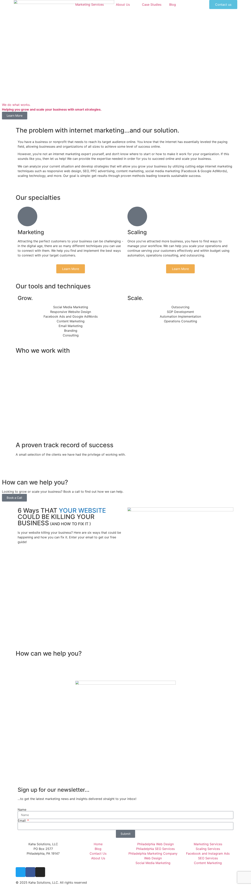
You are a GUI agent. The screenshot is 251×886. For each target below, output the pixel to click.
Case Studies (151, 4)
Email (22, 820)
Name (22, 809)
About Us (123, 4)
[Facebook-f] (30, 872)
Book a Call (14, 498)
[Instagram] (40, 872)
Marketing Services (89, 4)
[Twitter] (20, 872)
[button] (125, 466)
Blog (172, 4)
